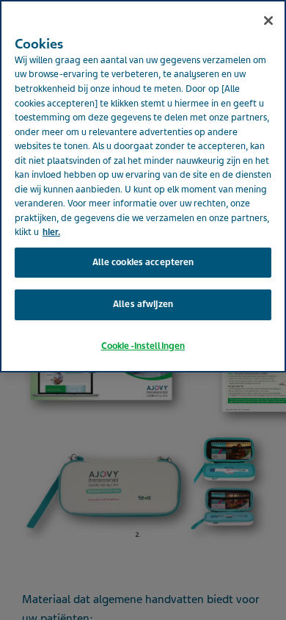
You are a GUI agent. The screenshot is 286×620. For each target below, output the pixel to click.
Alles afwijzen (143, 304)
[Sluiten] (268, 20)
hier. (51, 232)
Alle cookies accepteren (143, 262)
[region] (143, 186)
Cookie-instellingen (143, 346)
